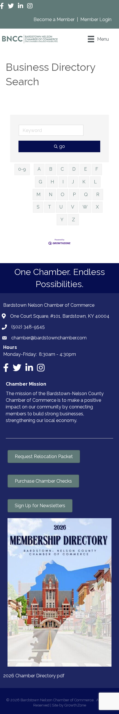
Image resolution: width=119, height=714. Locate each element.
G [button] (40, 182)
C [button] (62, 169)
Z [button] (73, 219)
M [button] (38, 194)
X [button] (97, 207)
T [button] (49, 207)
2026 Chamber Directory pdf (33, 675)
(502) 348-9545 (28, 327)
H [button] (52, 182)
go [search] (62, 146)
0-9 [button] (22, 169)
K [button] (83, 182)
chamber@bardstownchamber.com (49, 338)
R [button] (97, 194)
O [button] (62, 194)
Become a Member (55, 19)
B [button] (50, 169)
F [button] (96, 169)
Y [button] (62, 219)
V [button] (72, 207)
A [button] (39, 169)
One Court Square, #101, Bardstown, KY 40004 (59, 316)
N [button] (50, 194)
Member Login (95, 19)
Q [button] (86, 194)
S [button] (38, 207)
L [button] (95, 182)
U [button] (61, 207)
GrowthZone (75, 705)
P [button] (74, 194)
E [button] (85, 169)
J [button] (73, 182)
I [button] (63, 182)
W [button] (85, 207)
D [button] (74, 169)
